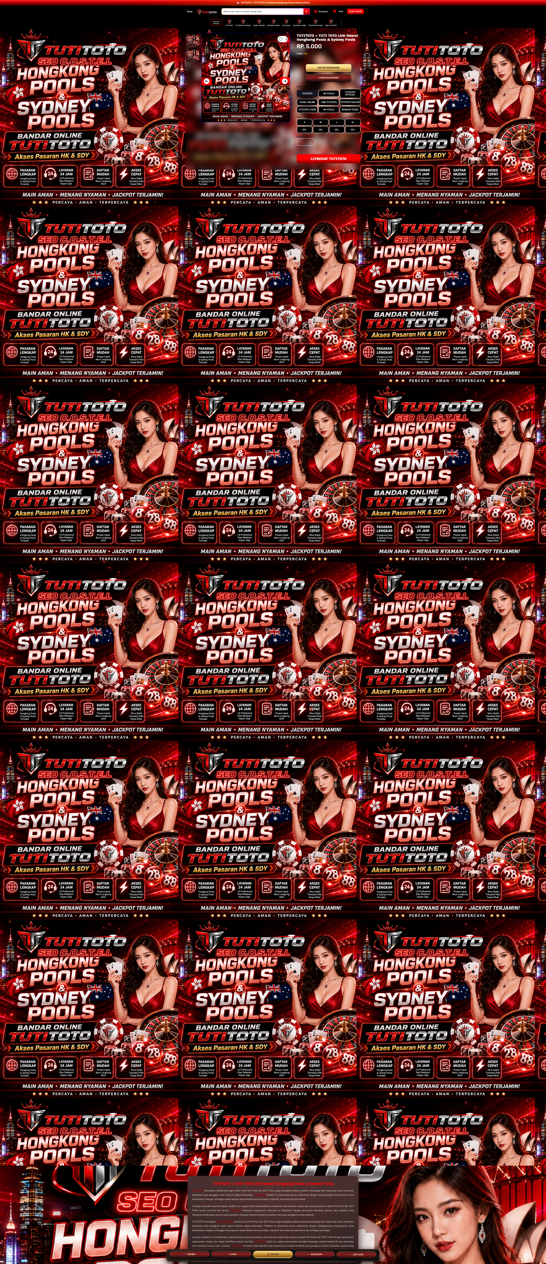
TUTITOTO (198, 1190)
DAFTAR (275, 1255)
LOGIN (233, 1255)
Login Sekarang (329, 78)
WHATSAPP (316, 1255)
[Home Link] (207, 11)
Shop (189, 11)
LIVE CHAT (358, 1255)
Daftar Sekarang (328, 68)
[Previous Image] (206, 81)
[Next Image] (285, 81)
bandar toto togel (224, 1221)
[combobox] (263, 11)
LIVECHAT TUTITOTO (329, 159)
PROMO (192, 1255)
